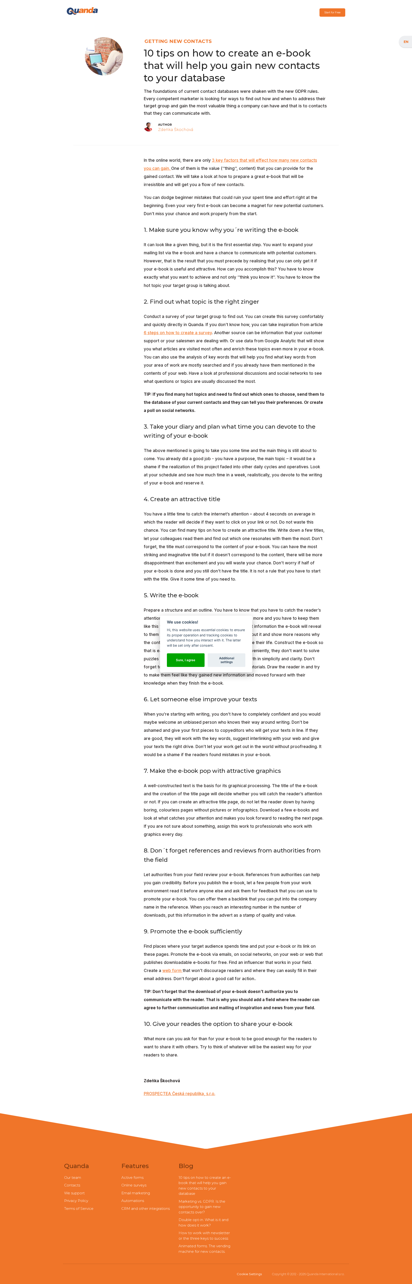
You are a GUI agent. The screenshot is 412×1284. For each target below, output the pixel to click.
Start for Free (332, 12)
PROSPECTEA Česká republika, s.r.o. (179, 1093)
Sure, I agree (185, 660)
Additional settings (226, 660)
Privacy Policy (76, 1200)
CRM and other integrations (145, 1208)
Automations (132, 1200)
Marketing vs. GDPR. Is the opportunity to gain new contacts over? (202, 1206)
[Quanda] (82, 11)
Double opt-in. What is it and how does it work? (203, 1222)
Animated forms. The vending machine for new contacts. (204, 1249)
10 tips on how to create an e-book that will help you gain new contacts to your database (205, 1185)
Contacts (72, 1185)
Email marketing (135, 1193)
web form (172, 970)
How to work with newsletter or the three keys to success (204, 1236)
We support (74, 1193)
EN (406, 42)
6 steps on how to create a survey (178, 332)
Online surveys (133, 1185)
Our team (72, 1177)
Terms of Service (78, 1208)
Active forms (132, 1177)
